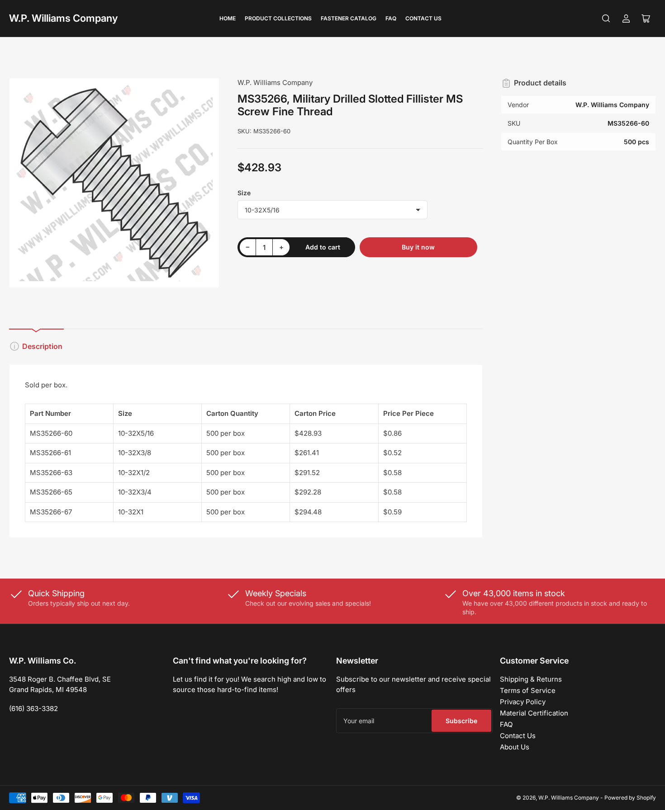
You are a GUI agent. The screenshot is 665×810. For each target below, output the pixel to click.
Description (42, 346)
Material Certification (534, 713)
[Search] (606, 18)
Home (227, 18)
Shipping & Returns (531, 679)
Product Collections (278, 18)
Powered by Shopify (630, 797)
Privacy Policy (523, 701)
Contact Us (423, 18)
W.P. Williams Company (63, 18)
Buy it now (418, 247)
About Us (514, 747)
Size (244, 193)
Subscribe (461, 721)
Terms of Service (528, 690)
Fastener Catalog (348, 18)
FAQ (390, 18)
